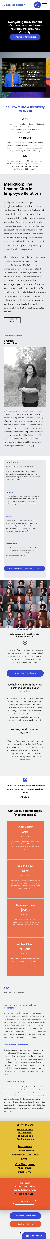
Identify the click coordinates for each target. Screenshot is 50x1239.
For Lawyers (25, 1132)
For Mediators (25, 1129)
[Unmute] (9, 88)
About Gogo (24, 1167)
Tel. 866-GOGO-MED (24, 1194)
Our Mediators (25, 1150)
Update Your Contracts (25, 1154)
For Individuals (25, 1135)
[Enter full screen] (43, 88)
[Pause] (5, 88)
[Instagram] (20, 1233)
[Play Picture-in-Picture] (38, 88)
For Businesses (25, 1139)
